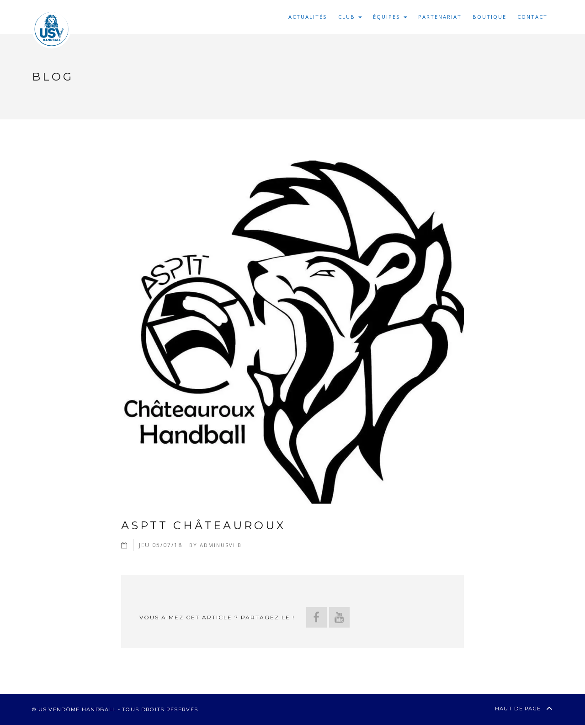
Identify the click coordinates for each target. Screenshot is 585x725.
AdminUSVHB (221, 545)
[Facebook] (316, 617)
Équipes (388, 16)
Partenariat (440, 16)
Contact (532, 16)
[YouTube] (339, 617)
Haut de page (519, 708)
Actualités (307, 16)
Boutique (489, 16)
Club (347, 16)
